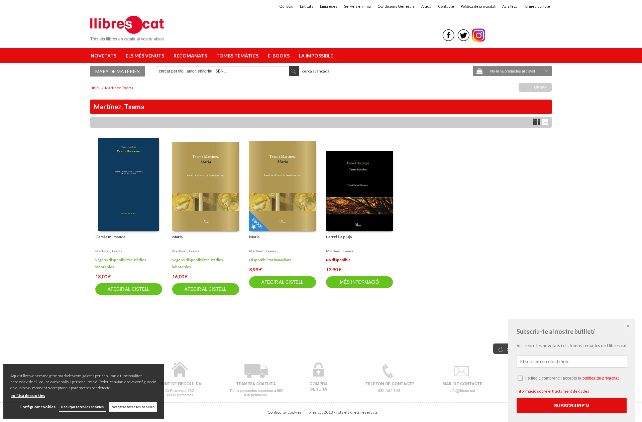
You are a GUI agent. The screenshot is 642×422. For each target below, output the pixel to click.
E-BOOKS (280, 55)
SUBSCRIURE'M (572, 405)
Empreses (328, 6)
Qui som (286, 6)
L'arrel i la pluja (339, 236)
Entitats (306, 6)
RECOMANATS (191, 55)
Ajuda (426, 6)
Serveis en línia (357, 6)
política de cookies (27, 395)
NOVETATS (104, 55)
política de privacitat (600, 378)
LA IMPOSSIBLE (316, 55)
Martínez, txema (108, 251)
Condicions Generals (396, 6)
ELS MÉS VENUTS (146, 55)
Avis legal (510, 6)
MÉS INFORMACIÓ (359, 282)
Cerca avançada (315, 71)
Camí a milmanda (110, 236)
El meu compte (537, 6)
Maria (177, 236)
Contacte (446, 6)
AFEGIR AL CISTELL (128, 289)
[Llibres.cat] (127, 36)
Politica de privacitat (478, 6)
